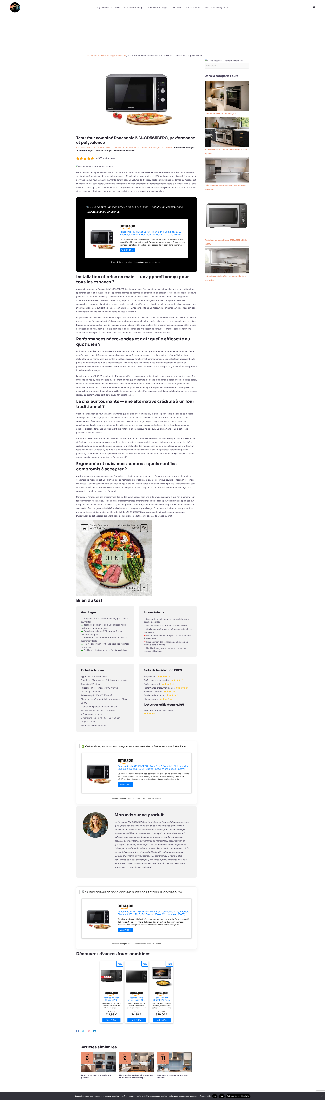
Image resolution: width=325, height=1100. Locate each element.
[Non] (322, 1096)
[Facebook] (77, 1031)
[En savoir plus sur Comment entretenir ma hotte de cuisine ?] (174, 1062)
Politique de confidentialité (238, 1096)
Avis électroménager (184, 147)
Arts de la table (192, 7)
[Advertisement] (162, 34)
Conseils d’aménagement (216, 7)
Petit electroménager (158, 7)
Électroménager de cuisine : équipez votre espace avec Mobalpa (136, 1076)
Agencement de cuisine (108, 7)
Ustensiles (176, 7)
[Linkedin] (94, 1031)
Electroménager (85, 150)
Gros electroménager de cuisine (155, 147)
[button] (314, 7)
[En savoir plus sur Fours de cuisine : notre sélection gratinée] (98, 1062)
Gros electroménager (134, 7)
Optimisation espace (124, 150)
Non (221, 1096)
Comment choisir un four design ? (220, 113)
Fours (136, 147)
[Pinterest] (89, 1031)
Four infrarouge (104, 150)
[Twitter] (83, 1031)
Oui (214, 1096)
